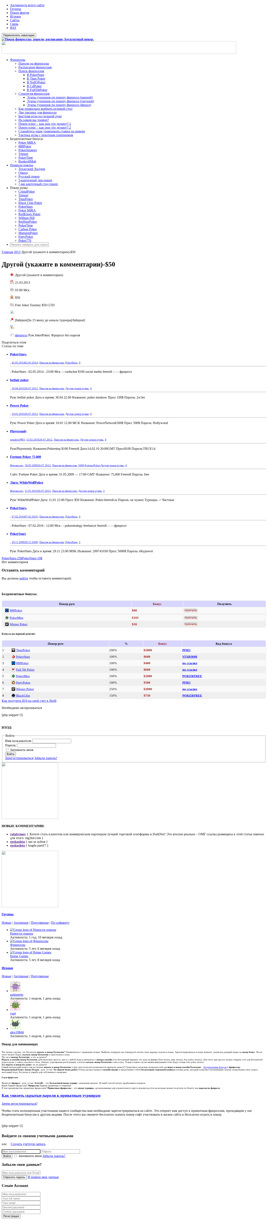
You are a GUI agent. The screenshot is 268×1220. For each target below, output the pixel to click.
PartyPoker (25, 236)
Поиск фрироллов (31, 71)
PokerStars (25, 206)
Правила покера (21, 165)
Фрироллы (17, 60)
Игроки (15, 16)
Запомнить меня (21, 750)
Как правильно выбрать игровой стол (45, 108)
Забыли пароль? (45, 758)
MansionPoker (28, 233)
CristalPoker (26, 191)
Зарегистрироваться (19, 758)
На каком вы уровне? (33, 120)
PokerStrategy (27, 150)
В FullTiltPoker (37, 90)
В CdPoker (34, 86)
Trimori (23, 154)
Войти (10, 754)
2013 (17, 252)
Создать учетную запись (28, 1144)
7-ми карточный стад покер (38, 184)
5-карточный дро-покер (35, 180)
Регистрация (11, 1216)
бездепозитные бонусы (215, 1067)
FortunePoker (92, 465)
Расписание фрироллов (35, 67)
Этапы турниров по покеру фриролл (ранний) (60, 97)
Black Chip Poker (30, 203)
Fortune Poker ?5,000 (25, 457)
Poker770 (24, 240)
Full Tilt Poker (25, 669)
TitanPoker (25, 199)
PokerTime (25, 157)
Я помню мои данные (43, 1177)
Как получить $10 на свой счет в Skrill (29, 700)
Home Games (19, 956)
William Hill (26, 218)
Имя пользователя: (18, 741)
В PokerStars (35, 75)
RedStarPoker (27, 221)
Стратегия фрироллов (34, 93)
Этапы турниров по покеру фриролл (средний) (60, 101)
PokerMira (16, 617)
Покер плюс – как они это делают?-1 (44, 124)
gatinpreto (16, 994)
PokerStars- (18, 354)
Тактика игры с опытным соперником (45, 135)
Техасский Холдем (31, 169)
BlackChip (23, 695)
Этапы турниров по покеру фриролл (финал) (59, 105)
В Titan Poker (36, 78)
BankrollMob (27, 161)
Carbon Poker (27, 229)
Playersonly (18, 431)
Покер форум (19, 12)
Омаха (23, 172)
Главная (7, 252)
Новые (6, 922)
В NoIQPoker (36, 82)
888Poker (24, 146)
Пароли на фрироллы (33, 63)
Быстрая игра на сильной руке (40, 116)
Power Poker (19, 405)
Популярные (40, 922)
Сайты (14, 20)
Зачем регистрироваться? (19, 1103)
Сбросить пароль (14, 1177)
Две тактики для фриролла (37, 112)
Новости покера (21, 933)
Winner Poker (18, 624)
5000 (81, 465)
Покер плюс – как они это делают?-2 (44, 127)
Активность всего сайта (27, 5)
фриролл (21, 335)
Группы (15, 9)
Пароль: (11, 745)
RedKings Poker (29, 214)
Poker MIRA (27, 142)
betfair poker (19, 380)
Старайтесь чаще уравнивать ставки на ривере (51, 131)
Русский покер (29, 176)
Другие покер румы (77, 388)
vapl (13, 1013)
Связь (14, 24)
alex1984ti (17, 1032)
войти (23, 578)
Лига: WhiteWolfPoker (26, 482)
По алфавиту (60, 922)
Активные (21, 922)
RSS (13, 27)
